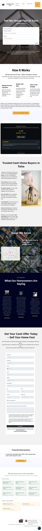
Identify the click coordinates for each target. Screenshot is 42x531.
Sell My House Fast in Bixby (21, 482)
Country (8, 394)
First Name (9, 354)
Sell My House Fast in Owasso (8, 488)
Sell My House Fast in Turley (8, 493)
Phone (5, 36)
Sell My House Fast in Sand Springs (21, 488)
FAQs (23, 3)
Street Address (9, 383)
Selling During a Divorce (9, 504)
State (22, 388)
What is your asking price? (11, 400)
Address (8, 377)
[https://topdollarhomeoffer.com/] (3, 4)
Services (17, 5)
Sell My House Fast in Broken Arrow (8, 482)
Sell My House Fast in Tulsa (21, 493)
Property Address (8, 30)
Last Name (9, 360)
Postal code (23, 394)
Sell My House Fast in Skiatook (34, 488)
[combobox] (8, 368)
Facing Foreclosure (28, 504)
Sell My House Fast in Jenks (34, 482)
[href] (10, 254)
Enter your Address (8, 28)
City (7, 388)
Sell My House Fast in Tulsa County (34, 493)
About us (17, 3)
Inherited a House (8, 509)
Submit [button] (36, 43)
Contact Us (29, 3)
